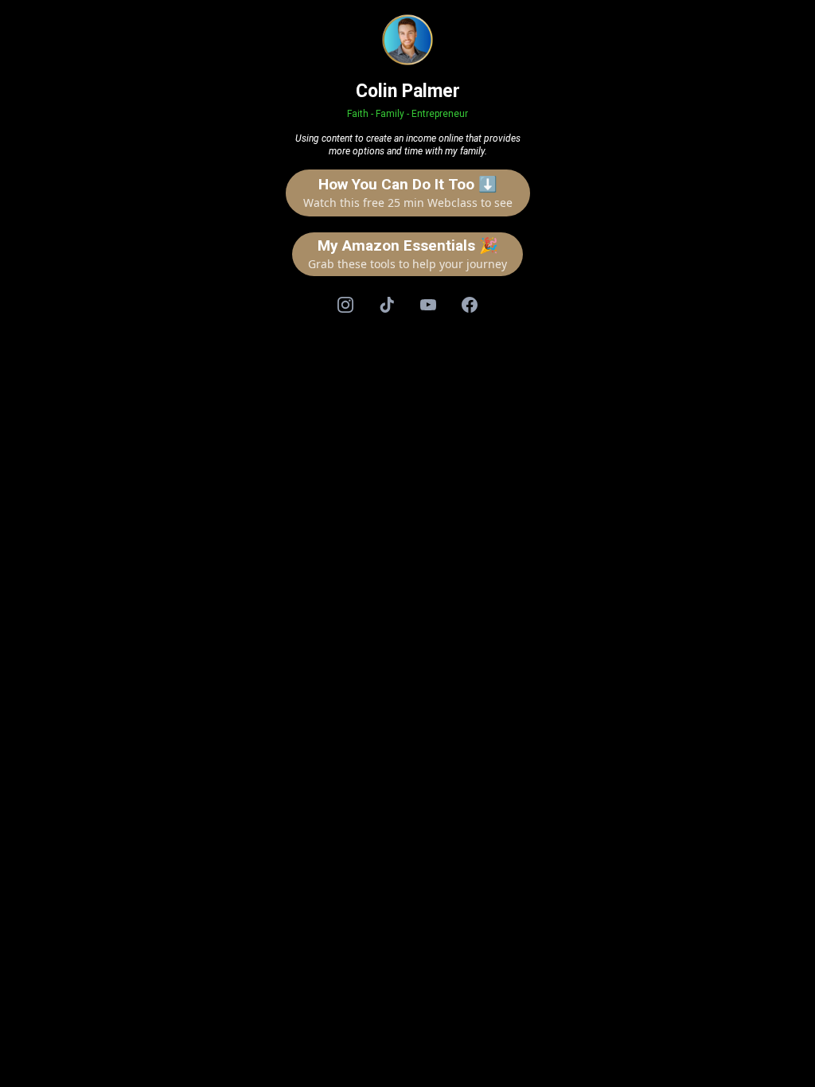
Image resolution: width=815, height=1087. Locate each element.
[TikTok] (387, 304)
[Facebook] (469, 304)
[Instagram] (345, 304)
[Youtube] (428, 304)
